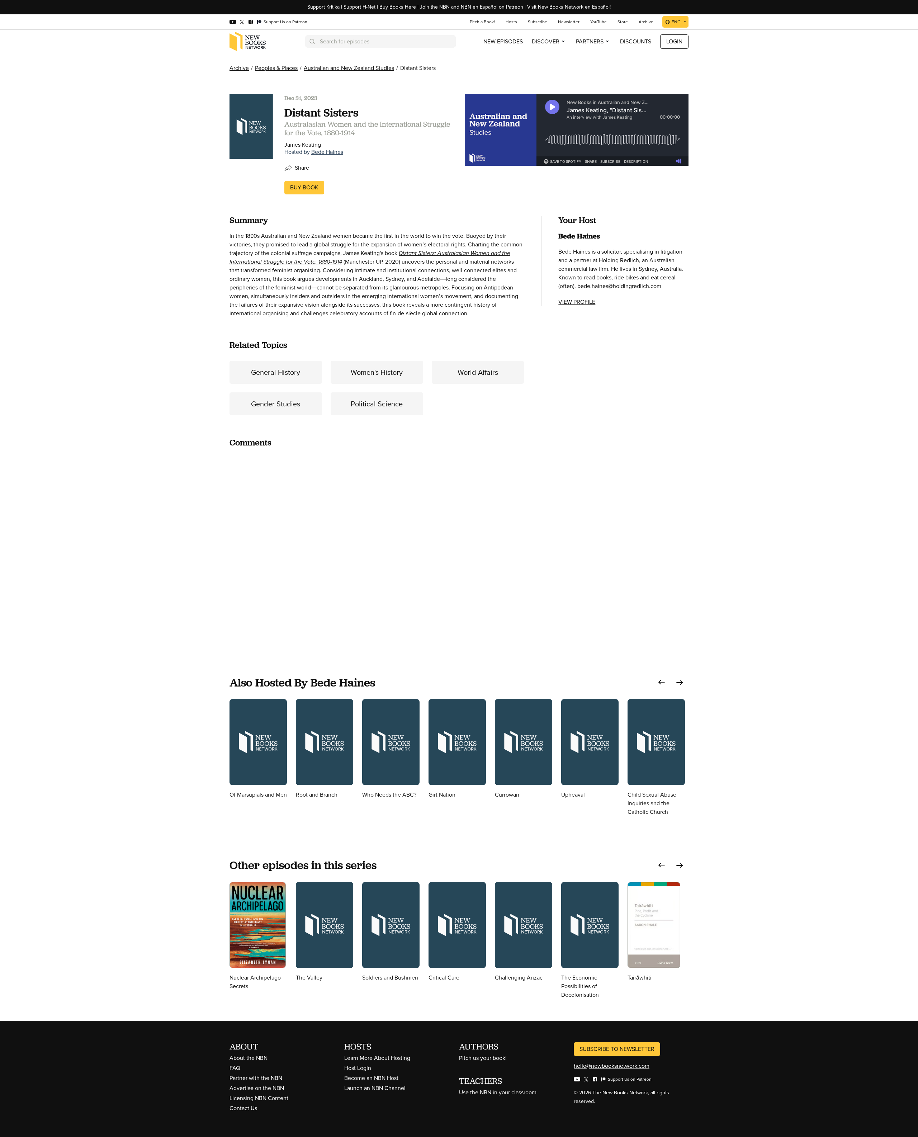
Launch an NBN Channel (375, 1088)
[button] (662, 682)
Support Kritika (323, 7)
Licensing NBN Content (259, 1098)
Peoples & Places (276, 68)
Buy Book (304, 187)
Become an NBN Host (371, 1078)
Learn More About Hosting (377, 1058)
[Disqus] (377, 543)
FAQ (235, 1068)
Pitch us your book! (483, 1058)
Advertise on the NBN (257, 1088)
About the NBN (249, 1058)
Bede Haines (327, 152)
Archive (239, 68)
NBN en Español (479, 7)
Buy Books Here (397, 7)
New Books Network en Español (574, 7)
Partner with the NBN (256, 1078)
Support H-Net (359, 7)
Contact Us (243, 1108)
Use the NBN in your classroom (497, 1092)
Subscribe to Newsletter (616, 1049)
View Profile (576, 302)
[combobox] (380, 41)
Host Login (357, 1068)
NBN (444, 7)
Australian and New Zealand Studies (349, 68)
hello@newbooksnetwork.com (611, 1066)
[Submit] (311, 41)
